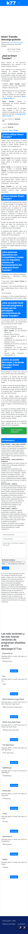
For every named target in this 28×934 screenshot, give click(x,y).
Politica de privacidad (8, 924)
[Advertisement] (14, 20)
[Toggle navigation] (19, 3)
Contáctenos (21, 924)
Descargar (14, 671)
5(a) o (4, 563)
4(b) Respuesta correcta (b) (16, 563)
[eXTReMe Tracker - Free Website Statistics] (20, 927)
